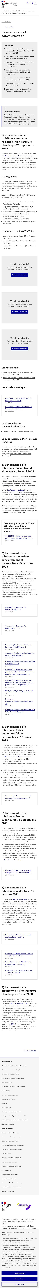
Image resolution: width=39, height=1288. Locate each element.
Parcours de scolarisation (8, 1099)
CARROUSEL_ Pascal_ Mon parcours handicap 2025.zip (18, 399)
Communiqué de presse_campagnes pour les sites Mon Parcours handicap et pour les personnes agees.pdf (19, 682)
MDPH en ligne (6, 1091)
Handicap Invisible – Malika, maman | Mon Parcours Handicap (18, 373)
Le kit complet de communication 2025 (17, 431)
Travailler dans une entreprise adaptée (12, 1149)
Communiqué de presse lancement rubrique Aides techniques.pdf (18, 797)
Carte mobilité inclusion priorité (10, 1074)
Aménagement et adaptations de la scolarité (14, 1116)
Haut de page (31, 1050)
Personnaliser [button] (19, 1284)
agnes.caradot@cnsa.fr (26, 124)
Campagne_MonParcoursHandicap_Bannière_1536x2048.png (19, 654)
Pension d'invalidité (7, 1082)
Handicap (18, 156)
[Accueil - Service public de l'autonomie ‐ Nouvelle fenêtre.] (24, 1207)
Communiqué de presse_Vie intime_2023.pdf (15, 627)
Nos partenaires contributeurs (10, 1174)
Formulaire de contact (8, 1191)
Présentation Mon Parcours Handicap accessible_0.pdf (18, 971)
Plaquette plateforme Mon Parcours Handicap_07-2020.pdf (18, 963)
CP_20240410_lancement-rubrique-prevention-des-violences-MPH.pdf (18, 537)
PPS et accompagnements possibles (11, 1112)
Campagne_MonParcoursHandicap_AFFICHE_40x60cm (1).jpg (20, 710)
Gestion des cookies (19, 275)
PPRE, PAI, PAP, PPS (7, 1107)
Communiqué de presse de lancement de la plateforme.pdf (19, 954)
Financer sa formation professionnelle (12, 1158)
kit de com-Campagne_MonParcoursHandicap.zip (19, 701)
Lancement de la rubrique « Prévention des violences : (20, 57)
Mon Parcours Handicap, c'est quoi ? (11, 1166)
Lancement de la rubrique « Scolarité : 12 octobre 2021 (20, 84)
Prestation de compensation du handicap (13, 1078)
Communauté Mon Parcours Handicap (12, 1183)
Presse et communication (8, 1179)
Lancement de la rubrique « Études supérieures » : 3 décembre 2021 (18, 79)
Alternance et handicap (8, 1124)
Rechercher (32, 3)
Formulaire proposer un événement (11, 1187)
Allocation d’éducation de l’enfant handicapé (14, 1066)
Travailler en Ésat (6, 1153)
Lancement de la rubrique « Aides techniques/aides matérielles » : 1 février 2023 (18, 72)
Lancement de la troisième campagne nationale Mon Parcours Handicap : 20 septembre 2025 (20, 51)
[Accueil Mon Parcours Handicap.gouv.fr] (13, 4)
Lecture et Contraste (28, 3)
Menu (35, 3)
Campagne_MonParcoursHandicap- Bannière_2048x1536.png (18, 646)
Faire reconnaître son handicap (10, 1133)
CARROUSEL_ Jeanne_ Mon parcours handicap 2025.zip (18, 407)
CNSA (13, 1024)
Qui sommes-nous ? (7, 1170)
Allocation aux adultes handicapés (11, 1070)
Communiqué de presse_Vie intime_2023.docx (15, 608)
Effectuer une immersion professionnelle (13, 1145)
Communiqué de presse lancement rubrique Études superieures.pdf (18, 871)
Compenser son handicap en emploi (11, 1137)
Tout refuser (19, 1279)
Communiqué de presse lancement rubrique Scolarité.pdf (18, 936)
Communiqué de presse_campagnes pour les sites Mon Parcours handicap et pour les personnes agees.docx (19, 671)
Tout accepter (19, 1273)
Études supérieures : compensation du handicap (15, 1120)
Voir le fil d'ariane (6, 22)
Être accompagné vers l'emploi (10, 1141)
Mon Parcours (9, 156)
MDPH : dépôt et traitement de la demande (13, 1086)
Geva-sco (4, 1103)
